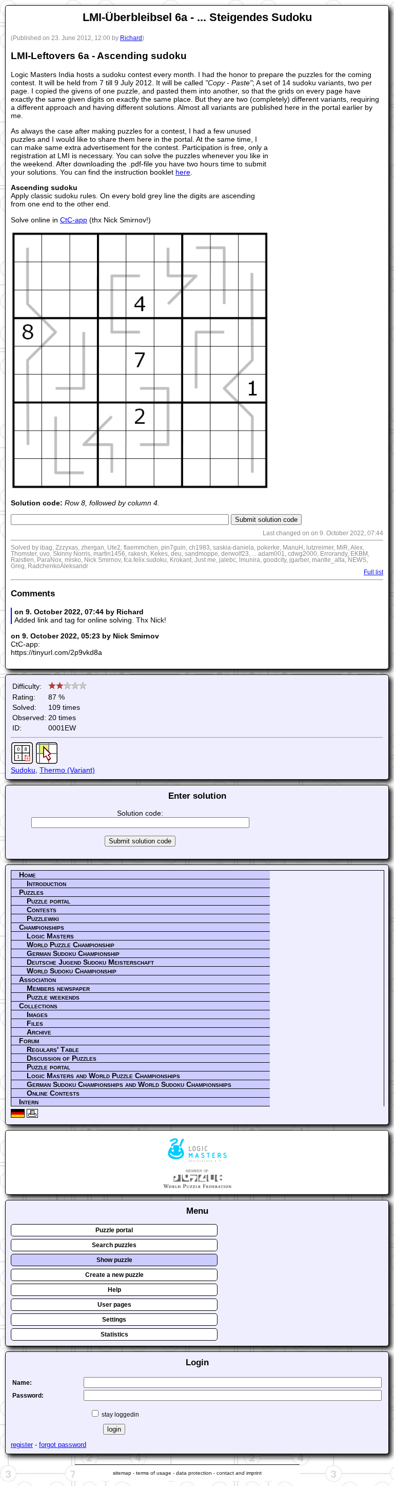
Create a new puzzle (114, 1275)
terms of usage (153, 1473)
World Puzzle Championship (70, 944)
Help (114, 1290)
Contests (41, 910)
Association (37, 979)
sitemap (122, 1473)
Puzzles (31, 892)
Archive (39, 1032)
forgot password (62, 1445)
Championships (41, 927)
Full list (373, 572)
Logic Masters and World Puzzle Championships (103, 1075)
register (22, 1445)
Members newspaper (58, 988)
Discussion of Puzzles (61, 1058)
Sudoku (23, 770)
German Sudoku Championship (73, 953)
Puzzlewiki (43, 918)
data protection (194, 1473)
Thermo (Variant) (67, 770)
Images (37, 1014)
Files (35, 1023)
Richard (131, 38)
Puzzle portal (48, 901)
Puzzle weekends (53, 997)
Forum (29, 1041)
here (182, 172)
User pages (114, 1305)
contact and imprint (239, 1473)
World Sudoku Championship (71, 971)
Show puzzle (114, 1260)
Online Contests (53, 1093)
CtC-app (73, 220)
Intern (28, 1102)
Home (27, 875)
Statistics (114, 1334)
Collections (38, 1006)
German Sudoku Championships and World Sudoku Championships (129, 1084)
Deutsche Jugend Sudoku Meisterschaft (90, 962)
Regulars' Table (53, 1049)
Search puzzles (114, 1245)
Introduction (46, 883)
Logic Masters (50, 936)
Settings (114, 1319)
